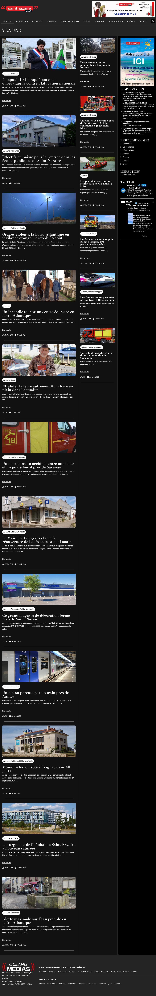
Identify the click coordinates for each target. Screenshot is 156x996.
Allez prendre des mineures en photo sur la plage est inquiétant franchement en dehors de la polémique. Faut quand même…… (138, 116)
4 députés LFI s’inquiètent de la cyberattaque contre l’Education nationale (38, 81)
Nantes (126, 154)
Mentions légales (105, 984)
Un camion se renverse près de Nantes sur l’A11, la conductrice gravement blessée (97, 124)
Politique (51, 21)
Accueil (42, 984)
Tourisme (99, 21)
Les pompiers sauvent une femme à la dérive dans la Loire (96, 183)
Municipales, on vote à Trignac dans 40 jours (36, 769)
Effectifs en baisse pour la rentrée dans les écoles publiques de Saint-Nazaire (38, 158)
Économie (37, 21)
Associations (116, 21)
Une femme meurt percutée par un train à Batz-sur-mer (97, 298)
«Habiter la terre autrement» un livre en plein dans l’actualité (37, 388)
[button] (153, 21)
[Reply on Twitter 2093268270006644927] (129, 236)
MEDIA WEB (129, 203)
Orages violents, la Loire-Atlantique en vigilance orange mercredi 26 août (35, 236)
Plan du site (52, 984)
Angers (126, 157)
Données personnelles (87, 984)
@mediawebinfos (143, 204)
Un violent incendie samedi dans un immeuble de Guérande (96, 355)
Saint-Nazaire (128, 147)
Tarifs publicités (129, 175)
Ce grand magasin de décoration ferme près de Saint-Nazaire (36, 617)
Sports (143, 21)
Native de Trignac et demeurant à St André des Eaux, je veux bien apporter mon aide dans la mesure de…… (138, 132)
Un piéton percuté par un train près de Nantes (35, 694)
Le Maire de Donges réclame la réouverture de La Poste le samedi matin (37, 539)
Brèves (131, 21)
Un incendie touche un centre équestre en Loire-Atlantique (38, 313)
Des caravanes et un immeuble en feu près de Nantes (95, 65)
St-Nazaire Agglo (70, 21)
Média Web (127, 143)
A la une (7, 21)
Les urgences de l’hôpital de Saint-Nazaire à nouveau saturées (38, 846)
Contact (118, 984)
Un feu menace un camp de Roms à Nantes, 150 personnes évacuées (97, 241)
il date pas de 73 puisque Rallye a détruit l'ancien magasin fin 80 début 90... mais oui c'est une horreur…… (138, 106)
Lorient (125, 161)
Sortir (86, 21)
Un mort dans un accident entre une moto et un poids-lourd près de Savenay (38, 465)
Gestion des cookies (67, 984)
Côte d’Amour (128, 150)
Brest (125, 164)
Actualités (22, 21)
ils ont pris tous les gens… (133, 125)
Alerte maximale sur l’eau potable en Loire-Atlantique (34, 920)
